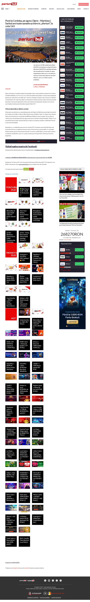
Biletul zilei (60, 9)
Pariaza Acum (79, 250)
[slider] (65, 253)
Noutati (51, 9)
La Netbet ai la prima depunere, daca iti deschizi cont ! (28, 157)
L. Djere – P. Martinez (39, 86)
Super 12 (86, 9)
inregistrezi (16, 568)
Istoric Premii (67, 239)
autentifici (27, 568)
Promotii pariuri (33, 9)
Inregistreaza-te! (83, 4)
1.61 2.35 (7, 88)
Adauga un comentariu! (11, 174)
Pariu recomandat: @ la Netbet (31, 141)
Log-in (74, 4)
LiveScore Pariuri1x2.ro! (42, 150)
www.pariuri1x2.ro (24, 164)
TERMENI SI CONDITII (32, 597)
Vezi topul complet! (65, 270)
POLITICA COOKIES (45, 597)
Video (79, 9)
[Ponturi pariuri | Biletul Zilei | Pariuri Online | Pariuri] (9, 4)
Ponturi (43, 9)
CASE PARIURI (71, 9)
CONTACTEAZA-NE (56, 597)
